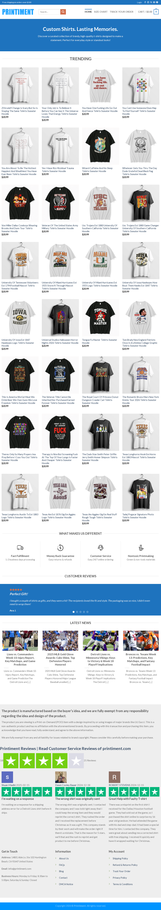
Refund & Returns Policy (125, 865)
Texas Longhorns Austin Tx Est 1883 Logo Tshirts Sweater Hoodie (20, 516)
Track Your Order (121, 11)
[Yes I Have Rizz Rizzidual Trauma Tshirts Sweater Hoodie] (60, 146)
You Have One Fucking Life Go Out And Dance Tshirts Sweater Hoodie (100, 109)
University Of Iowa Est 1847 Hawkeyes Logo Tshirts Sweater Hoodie (18, 343)
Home (88, 11)
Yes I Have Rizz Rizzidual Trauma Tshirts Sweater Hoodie (58, 169)
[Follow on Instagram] (148, 2)
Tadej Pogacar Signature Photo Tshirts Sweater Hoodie (138, 516)
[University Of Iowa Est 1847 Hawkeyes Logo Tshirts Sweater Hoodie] (20, 317)
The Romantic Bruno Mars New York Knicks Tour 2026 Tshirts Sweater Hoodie (140, 400)
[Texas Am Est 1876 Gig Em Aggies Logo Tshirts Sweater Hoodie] (60, 492)
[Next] (154, 600)
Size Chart (101, 11)
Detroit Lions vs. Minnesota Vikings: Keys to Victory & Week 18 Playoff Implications (100, 659)
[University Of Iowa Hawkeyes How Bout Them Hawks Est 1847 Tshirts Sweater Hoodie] (140, 260)
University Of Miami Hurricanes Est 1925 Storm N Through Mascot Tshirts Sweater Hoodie (59, 285)
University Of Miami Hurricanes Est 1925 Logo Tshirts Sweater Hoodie (99, 284)
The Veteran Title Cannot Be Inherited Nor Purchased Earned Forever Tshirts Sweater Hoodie (58, 400)
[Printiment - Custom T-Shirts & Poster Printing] (18, 11)
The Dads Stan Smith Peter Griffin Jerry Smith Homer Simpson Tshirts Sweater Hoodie (99, 457)
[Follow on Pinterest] (157, 2)
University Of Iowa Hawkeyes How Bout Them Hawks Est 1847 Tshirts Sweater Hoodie (140, 285)
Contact (63, 877)
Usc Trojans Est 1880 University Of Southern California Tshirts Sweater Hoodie (100, 228)
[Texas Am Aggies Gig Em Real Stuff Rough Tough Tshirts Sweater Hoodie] (100, 492)
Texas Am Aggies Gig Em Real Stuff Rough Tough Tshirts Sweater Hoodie (99, 517)
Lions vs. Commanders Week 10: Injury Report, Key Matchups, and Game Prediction (20, 659)
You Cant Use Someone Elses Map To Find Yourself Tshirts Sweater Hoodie (139, 111)
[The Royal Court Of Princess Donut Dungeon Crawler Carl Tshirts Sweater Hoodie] (100, 375)
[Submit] (63, 12)
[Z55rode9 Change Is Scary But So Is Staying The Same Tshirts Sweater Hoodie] (20, 86)
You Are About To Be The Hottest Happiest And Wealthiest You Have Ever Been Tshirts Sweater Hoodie (19, 171)
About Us (64, 858)
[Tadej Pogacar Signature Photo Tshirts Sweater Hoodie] (140, 492)
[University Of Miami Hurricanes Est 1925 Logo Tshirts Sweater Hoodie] (100, 260)
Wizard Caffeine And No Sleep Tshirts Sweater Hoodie (97, 169)
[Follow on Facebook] (145, 2)
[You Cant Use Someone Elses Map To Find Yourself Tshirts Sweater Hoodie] (140, 86)
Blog (61, 871)
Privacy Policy (120, 877)
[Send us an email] (154, 2)
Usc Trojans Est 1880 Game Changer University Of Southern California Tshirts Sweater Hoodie (140, 228)
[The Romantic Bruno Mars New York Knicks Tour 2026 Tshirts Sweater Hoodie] (140, 375)
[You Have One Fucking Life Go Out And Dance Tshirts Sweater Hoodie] (100, 86)
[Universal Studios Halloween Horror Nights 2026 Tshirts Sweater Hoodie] (60, 317)
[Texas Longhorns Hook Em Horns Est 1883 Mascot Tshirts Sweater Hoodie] (140, 432)
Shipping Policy (120, 858)
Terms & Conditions (123, 884)
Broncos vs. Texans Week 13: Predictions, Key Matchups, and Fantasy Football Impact (141, 659)
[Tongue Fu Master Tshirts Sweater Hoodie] (100, 317)
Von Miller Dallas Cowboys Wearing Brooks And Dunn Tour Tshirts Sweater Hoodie (19, 228)
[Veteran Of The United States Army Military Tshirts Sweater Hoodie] (60, 203)
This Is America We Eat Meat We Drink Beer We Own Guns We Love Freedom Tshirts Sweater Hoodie (19, 400)
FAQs (62, 865)
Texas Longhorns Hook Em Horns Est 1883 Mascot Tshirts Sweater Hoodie (139, 457)
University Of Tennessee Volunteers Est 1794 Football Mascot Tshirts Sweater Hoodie (20, 285)
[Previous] (7, 600)
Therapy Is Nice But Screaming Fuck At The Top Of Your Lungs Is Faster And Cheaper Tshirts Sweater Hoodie (60, 458)
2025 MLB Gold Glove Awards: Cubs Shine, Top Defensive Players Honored (60, 659)
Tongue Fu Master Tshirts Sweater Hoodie (99, 341)
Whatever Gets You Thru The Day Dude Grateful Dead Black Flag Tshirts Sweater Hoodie (139, 171)
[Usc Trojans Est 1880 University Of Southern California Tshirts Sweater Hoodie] (100, 203)
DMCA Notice (66, 884)
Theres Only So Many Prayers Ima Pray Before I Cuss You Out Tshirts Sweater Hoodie (19, 457)
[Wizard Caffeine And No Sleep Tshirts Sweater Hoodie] (100, 146)
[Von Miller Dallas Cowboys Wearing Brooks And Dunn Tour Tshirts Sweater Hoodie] (20, 203)
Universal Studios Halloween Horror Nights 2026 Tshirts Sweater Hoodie (60, 341)
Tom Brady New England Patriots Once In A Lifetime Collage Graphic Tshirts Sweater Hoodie (139, 343)
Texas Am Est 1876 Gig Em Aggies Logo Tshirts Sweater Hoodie (58, 516)
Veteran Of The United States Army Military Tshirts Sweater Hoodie (60, 227)
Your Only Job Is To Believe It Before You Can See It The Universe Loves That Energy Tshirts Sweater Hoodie (60, 112)
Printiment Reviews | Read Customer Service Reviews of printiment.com (65, 748)
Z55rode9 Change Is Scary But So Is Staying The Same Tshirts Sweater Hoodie (20, 111)
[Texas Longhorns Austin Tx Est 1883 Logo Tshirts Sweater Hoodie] (20, 492)
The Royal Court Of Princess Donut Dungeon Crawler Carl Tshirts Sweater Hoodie (100, 400)
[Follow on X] (151, 2)
